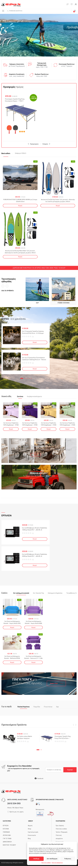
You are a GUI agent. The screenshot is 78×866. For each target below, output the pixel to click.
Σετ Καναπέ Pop (38, 593)
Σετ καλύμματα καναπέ (21, 593)
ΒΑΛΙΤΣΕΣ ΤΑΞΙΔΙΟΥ (9, 845)
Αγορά (20, 205)
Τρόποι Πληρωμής (61, 832)
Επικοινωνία (32, 835)
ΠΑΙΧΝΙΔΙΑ (6, 832)
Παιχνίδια (36, 707)
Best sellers (5, 153)
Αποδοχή (36, 859)
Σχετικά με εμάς (33, 832)
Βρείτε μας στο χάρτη (16, 812)
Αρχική (30, 825)
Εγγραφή (70, 770)
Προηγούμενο (34, 144)
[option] (21, 115)
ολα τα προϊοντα (7, 291)
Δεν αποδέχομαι (52, 859)
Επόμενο (45, 144)
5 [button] (31, 378)
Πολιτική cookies (46, 862)
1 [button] (21, 378)
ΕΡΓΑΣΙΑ (5, 825)
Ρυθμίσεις (67, 859)
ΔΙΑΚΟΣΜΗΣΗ (7, 842)
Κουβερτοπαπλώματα (34, 396)
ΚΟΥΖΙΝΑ (6, 829)
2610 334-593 (14, 803)
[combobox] (39, 11)
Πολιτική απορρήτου (57, 862)
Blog (29, 838)
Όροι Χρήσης (60, 825)
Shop (29, 829)
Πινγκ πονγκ (48, 707)
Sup (57, 707)
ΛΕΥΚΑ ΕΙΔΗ (7, 835)
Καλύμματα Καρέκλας (55, 593)
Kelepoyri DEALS (20, 153)
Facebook (40, 778)
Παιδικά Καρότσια (23, 707)
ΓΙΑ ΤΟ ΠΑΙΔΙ (7, 838)
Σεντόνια (20, 396)
